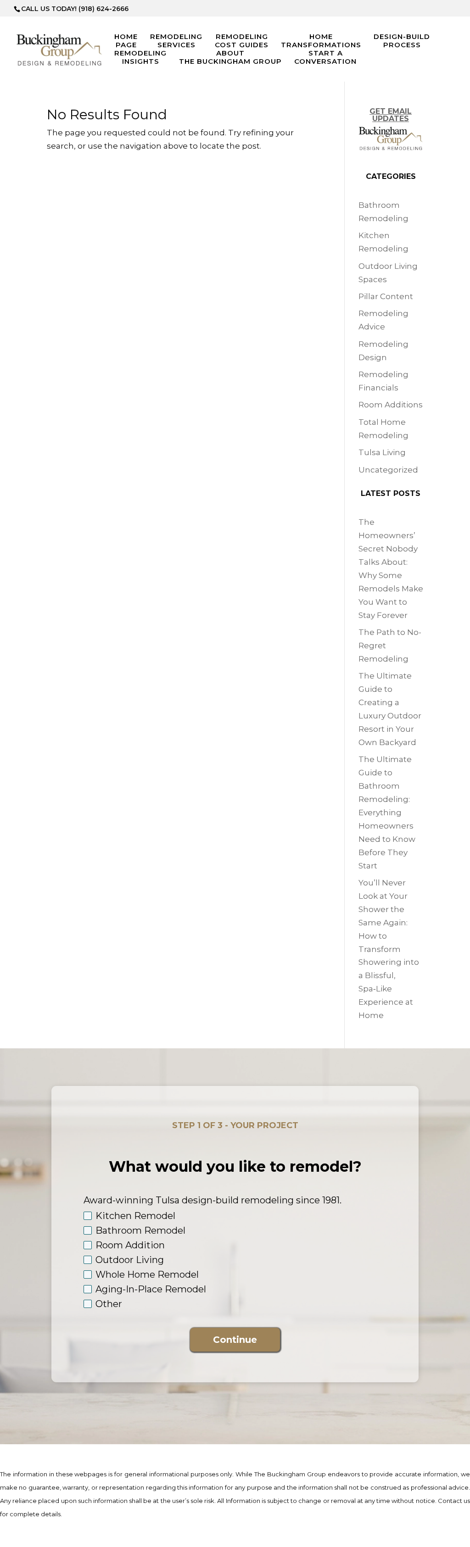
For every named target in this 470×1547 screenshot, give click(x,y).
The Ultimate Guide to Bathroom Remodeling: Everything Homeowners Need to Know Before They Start (386, 812)
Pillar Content (385, 296)
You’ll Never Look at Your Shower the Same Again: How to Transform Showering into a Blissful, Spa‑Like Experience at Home (388, 949)
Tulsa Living (382, 452)
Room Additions (390, 404)
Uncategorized (388, 469)
